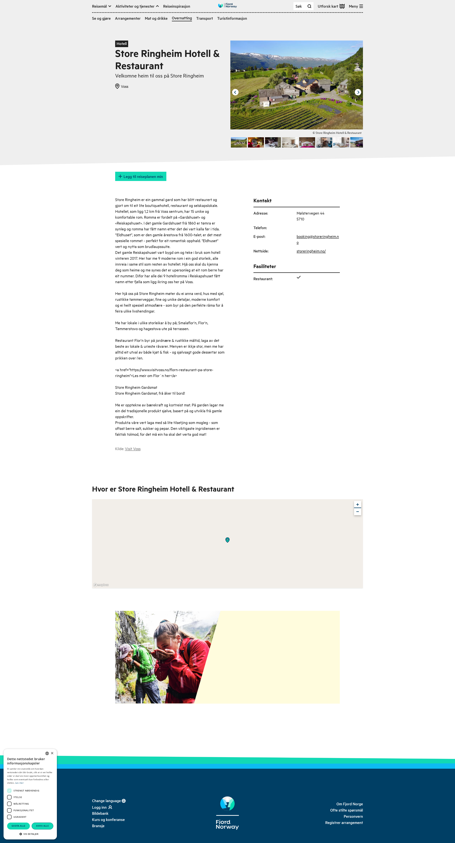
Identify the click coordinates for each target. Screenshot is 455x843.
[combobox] (47, 753)
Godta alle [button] (18, 825)
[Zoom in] (357, 504)
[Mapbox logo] (101, 585)
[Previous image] (235, 92)
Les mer (19, 782)
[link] (100, 813)
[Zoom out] (357, 511)
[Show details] (227, 540)
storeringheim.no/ (311, 250)
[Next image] (358, 92)
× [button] (52, 753)
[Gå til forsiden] (227, 5)
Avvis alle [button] (42, 825)
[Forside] (227, 813)
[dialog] (30, 794)
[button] (30, 834)
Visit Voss (133, 448)
